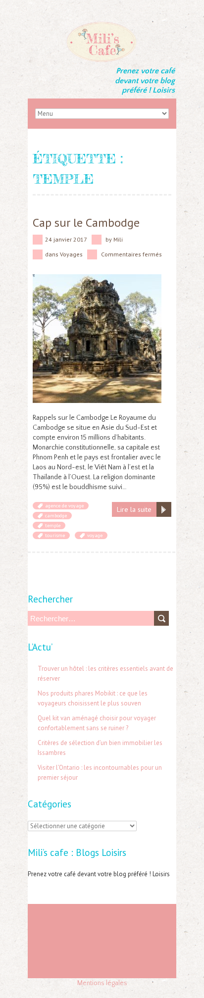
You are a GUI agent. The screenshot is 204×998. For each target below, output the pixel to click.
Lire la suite (134, 509)
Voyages (71, 254)
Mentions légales (102, 983)
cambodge (56, 515)
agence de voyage (64, 505)
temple (52, 525)
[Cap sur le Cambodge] (97, 279)
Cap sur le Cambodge (86, 222)
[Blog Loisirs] (102, 24)
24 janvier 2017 (66, 239)
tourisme (55, 535)
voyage (94, 535)
